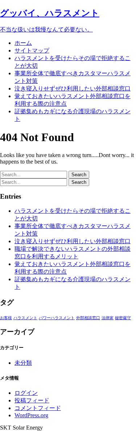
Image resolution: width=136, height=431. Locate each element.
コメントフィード (38, 408)
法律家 (108, 318)
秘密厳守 (123, 318)
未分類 (23, 363)
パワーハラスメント (57, 318)
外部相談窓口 (88, 318)
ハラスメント (25, 318)
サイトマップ (32, 50)
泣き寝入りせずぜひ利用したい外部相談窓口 (73, 88)
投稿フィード (32, 400)
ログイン (26, 393)
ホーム (23, 43)
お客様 (6, 318)
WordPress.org (31, 415)
